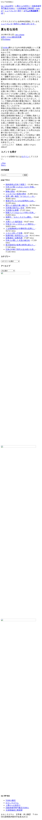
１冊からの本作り (22, 6)
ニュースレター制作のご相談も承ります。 (18, 24)
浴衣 (16, 37)
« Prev (3, 163)
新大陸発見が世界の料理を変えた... (20, 245)
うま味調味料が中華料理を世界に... (20, 229)
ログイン (25, 157)
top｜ (3, 6)
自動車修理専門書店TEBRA (17, 808)
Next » (3, 165)
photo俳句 (9, 6)
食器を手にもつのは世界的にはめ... (20, 201)
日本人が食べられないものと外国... (20, 187)
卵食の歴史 (10, 191)
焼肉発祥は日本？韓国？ (16, 184)
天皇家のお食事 (12, 210)
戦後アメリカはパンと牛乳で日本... (20, 213)
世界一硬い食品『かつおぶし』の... (20, 196)
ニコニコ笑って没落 (14, 233)
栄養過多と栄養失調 (14, 238)
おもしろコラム (12, 803)
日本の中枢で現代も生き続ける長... (20, 249)
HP (2, 13)
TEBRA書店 (11, 800)
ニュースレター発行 (13, 11)
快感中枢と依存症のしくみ (17, 235)
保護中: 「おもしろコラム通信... (19, 217)
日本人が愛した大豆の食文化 (18, 240)
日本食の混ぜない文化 (15, 208)
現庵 (19, 37)
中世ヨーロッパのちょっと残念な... (20, 224)
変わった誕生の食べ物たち (17, 205)
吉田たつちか (6, 37)
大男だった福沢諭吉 (14, 222)
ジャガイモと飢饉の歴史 (16, 194)
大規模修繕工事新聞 (25, 8)
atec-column (19, 35)
